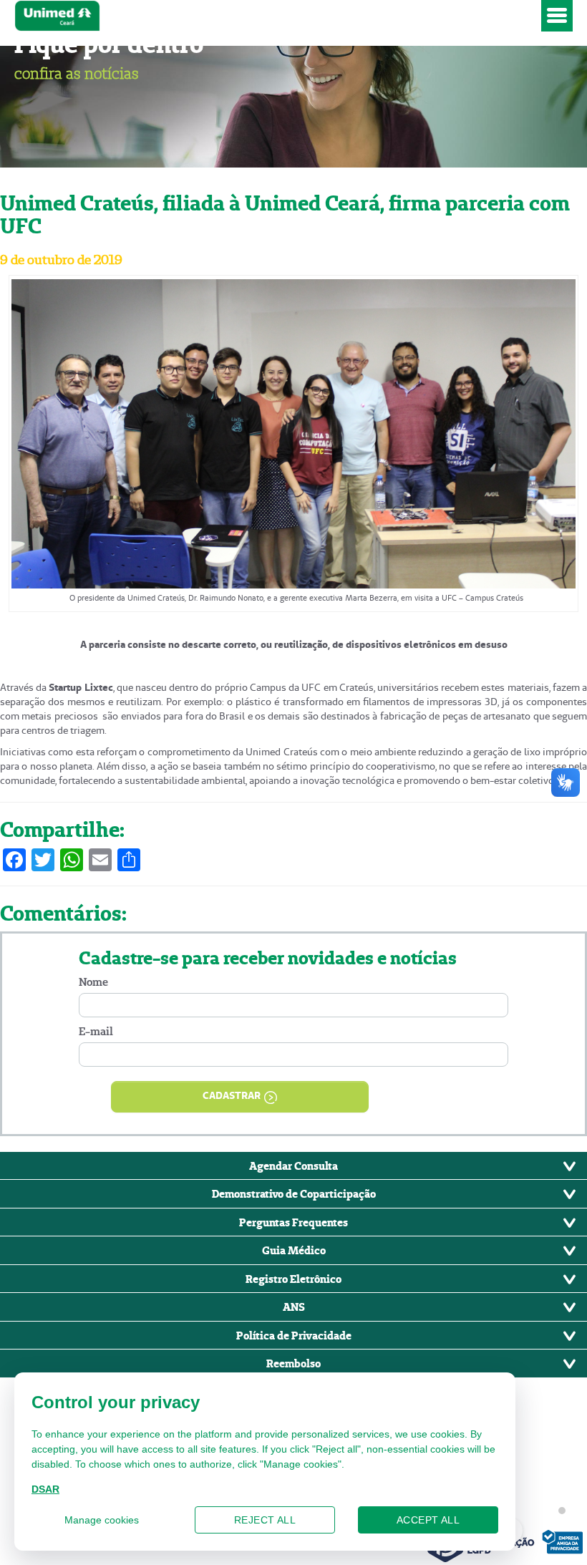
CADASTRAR (232, 1095)
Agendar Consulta (293, 1165)
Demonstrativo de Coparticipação (294, 1193)
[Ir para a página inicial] (274, 16)
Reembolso (293, 1363)
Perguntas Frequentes (293, 1222)
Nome (93, 982)
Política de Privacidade (293, 1335)
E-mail (96, 1031)
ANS (294, 1306)
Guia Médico (294, 1250)
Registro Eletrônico (293, 1278)
